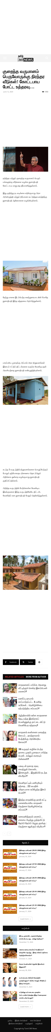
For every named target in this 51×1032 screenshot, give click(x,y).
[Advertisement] (25, 27)
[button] (4, 58)
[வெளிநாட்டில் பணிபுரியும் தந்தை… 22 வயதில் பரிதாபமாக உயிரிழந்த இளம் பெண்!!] (10, 786)
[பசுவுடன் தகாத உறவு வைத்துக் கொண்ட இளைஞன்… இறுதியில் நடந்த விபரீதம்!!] (10, 769)
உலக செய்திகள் (35, 1020)
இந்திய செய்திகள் (21, 1020)
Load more (24, 919)
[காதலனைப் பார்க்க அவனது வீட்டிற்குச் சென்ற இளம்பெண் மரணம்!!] (10, 688)
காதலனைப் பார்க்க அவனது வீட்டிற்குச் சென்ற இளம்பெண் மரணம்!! (32, 688)
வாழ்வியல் (25, 928)
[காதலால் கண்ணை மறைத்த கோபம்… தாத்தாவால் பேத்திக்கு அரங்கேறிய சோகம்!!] (10, 736)
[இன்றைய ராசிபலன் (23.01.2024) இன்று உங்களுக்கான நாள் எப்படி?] (10, 895)
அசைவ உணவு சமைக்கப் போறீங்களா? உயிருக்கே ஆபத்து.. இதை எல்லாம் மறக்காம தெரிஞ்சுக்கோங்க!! (33, 952)
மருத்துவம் (29, 1023)
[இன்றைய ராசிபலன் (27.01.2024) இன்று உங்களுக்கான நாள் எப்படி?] (10, 868)
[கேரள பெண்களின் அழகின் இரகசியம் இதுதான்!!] (10, 968)
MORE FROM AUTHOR (36, 677)
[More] (39, 662)
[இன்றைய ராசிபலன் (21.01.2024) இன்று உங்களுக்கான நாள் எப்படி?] (10, 909)
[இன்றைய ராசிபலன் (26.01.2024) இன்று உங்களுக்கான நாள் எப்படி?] (10, 881)
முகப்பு (10, 1020)
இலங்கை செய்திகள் (16, 1023)
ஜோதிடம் (25, 843)
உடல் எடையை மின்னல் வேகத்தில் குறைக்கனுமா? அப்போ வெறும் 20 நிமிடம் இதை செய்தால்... (32, 981)
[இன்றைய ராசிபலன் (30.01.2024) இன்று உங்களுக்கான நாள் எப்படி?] (10, 854)
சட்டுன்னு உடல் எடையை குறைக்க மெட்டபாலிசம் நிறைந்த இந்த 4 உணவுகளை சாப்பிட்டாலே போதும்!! (32, 995)
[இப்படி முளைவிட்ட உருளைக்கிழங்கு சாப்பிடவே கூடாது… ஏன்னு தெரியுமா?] (10, 940)
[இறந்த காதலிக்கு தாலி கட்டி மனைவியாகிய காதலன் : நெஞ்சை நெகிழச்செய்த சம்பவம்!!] (10, 803)
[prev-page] (4, 833)
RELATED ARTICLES (14, 677)
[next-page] (9, 833)
